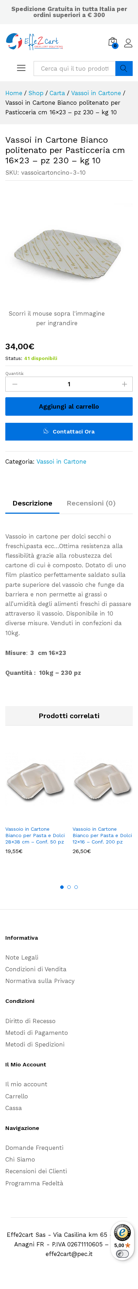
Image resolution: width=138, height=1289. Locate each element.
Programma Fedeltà (34, 1183)
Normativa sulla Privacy (40, 980)
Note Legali (21, 957)
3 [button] (76, 887)
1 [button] (62, 887)
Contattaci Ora (72, 431)
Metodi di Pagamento (36, 1032)
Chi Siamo (20, 1159)
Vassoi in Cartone (61, 461)
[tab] (32, 506)
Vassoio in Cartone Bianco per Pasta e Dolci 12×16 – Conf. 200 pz (102, 835)
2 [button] (69, 887)
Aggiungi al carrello (69, 406)
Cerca (124, 68)
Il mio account (26, 1084)
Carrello (16, 1096)
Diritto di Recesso (30, 1021)
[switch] (122, 1254)
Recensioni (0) (91, 503)
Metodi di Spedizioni (34, 1044)
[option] (35, 804)
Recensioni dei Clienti (36, 1171)
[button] (27, 817)
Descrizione (32, 503)
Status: (13, 358)
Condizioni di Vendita (36, 969)
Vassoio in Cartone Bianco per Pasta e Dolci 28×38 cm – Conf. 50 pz (35, 835)
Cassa (13, 1108)
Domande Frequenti (34, 1147)
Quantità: (14, 373)
